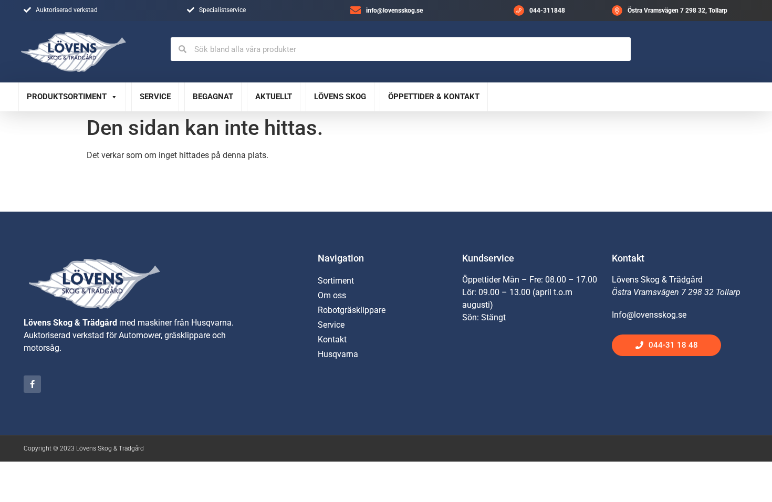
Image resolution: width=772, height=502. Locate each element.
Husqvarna (338, 354)
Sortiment (336, 281)
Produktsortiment (67, 96)
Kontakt (332, 339)
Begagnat (213, 96)
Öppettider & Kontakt (433, 96)
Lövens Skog (340, 96)
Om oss (332, 295)
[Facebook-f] (32, 384)
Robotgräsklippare (351, 310)
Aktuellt (273, 96)
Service (155, 96)
